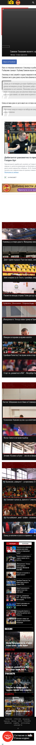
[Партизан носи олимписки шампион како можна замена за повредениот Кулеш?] (11, 549)
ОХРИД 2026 (8, 719)
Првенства (7, 721)
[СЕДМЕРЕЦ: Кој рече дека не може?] (19, 706)
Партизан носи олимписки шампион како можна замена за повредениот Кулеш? (23, 550)
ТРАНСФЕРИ (27, 721)
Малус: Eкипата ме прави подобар (16, 437)
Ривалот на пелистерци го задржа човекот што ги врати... (19, 688)
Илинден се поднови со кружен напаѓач (18, 337)
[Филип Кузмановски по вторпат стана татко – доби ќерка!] (11, 590)
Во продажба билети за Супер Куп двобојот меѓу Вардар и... (23, 613)
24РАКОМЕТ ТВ (18, 725)
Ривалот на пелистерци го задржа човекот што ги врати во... (23, 558)
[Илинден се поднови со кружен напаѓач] (11, 575)
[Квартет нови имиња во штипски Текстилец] (11, 605)
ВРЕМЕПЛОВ (8, 723)
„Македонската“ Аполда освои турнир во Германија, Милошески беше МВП (23, 566)
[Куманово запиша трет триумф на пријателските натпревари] (11, 621)
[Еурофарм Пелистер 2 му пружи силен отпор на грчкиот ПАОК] (11, 582)
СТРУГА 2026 (17, 719)
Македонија (26, 719)
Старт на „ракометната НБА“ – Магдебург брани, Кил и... (18, 668)
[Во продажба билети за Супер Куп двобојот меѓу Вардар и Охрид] (11, 613)
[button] (33, 2)
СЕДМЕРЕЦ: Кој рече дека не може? (18, 712)
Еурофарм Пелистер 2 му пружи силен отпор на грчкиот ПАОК (23, 582)
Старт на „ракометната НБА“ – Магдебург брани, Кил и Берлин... (23, 597)
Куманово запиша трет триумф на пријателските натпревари (23, 620)
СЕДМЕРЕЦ (16, 723)
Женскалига (16, 303)
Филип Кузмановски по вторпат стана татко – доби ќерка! (22, 590)
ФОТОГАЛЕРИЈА (25, 723)
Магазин (14, 721)
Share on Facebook (9, 62)
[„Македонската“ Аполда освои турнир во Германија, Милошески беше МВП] (11, 566)
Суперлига (7, 303)
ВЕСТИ (20, 721)
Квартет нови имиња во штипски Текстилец (23, 604)
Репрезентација (28, 303)
